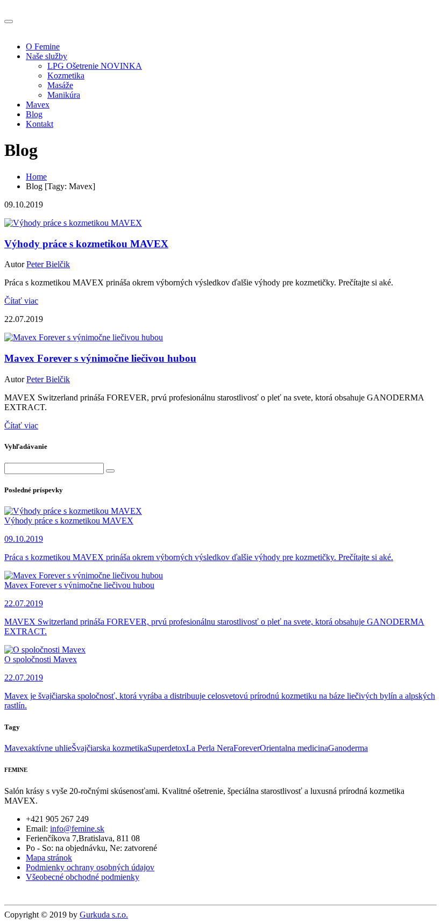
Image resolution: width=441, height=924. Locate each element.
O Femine (43, 46)
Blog (34, 114)
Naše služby (46, 56)
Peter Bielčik (48, 264)
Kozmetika (65, 75)
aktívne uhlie (50, 748)
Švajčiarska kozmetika (109, 748)
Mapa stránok (49, 857)
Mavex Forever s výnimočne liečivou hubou (100, 358)
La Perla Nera (209, 748)
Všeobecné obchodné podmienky (82, 877)
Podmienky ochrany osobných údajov (90, 867)
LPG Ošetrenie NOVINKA (94, 65)
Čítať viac (21, 300)
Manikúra (63, 94)
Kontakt (39, 123)
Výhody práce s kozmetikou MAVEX (86, 243)
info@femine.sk (77, 828)
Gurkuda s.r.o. (104, 914)
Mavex (37, 104)
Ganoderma (348, 748)
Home (36, 176)
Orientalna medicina (294, 748)
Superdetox (166, 748)
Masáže (60, 85)
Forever (246, 748)
